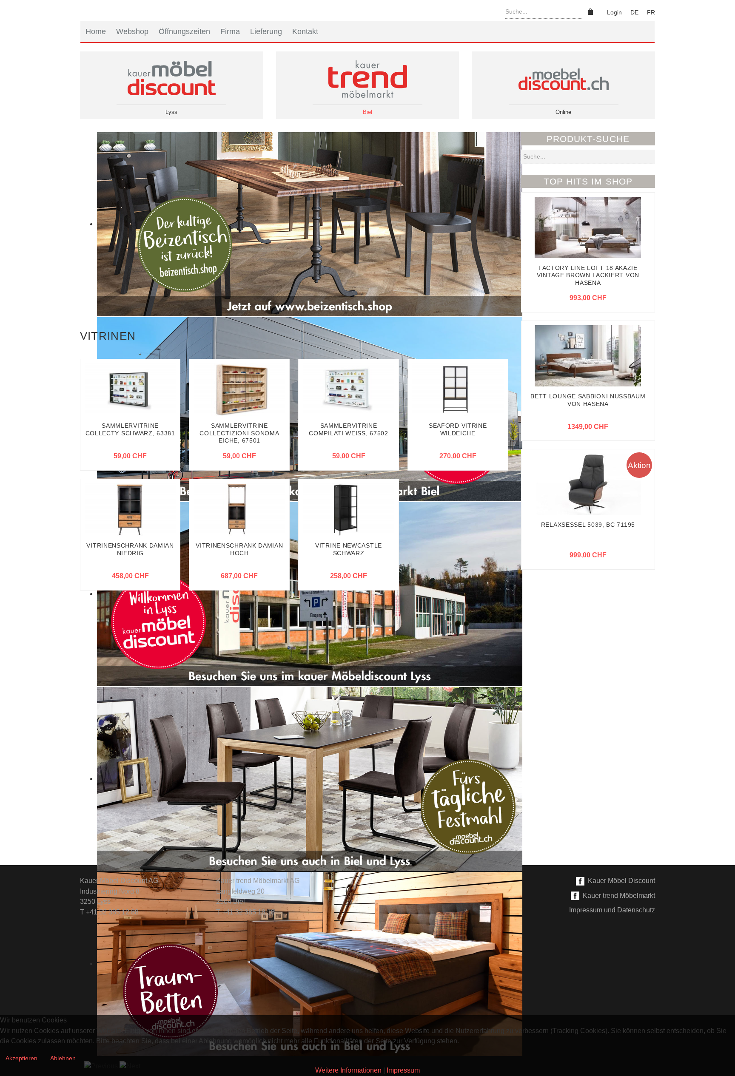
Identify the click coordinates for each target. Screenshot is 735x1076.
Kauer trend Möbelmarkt (617, 895)
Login (614, 12)
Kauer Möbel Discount (619, 880)
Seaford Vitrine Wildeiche (458, 429)
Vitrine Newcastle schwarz (348, 549)
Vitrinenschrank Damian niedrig (130, 549)
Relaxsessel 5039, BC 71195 (588, 524)
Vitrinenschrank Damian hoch (239, 549)
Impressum (403, 1070)
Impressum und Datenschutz (612, 910)
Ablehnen (63, 1058)
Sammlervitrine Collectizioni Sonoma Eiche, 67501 (239, 433)
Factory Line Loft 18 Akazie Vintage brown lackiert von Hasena (588, 275)
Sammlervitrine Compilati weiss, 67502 (348, 429)
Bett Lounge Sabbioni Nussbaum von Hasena (587, 400)
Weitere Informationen (348, 1070)
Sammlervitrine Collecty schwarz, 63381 (130, 429)
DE (634, 12)
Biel (367, 112)
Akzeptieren (21, 1058)
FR (651, 12)
